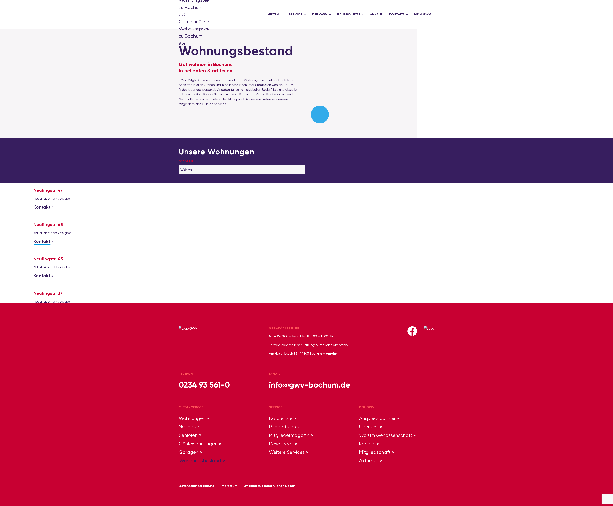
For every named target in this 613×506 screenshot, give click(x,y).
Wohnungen (192, 418)
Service (295, 14)
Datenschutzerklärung (196, 486)
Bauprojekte (348, 14)
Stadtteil (186, 161)
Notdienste (281, 418)
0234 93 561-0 (204, 385)
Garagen (188, 452)
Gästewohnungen (198, 443)
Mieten (273, 14)
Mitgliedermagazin (289, 435)
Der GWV (319, 14)
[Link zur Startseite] (188, 14)
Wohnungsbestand (200, 460)
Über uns (368, 427)
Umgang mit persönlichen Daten (269, 486)
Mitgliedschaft (374, 452)
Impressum (229, 486)
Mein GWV (422, 14)
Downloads (281, 443)
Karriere (367, 443)
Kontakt (396, 14)
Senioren (188, 435)
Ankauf (376, 14)
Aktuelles (368, 460)
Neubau (187, 427)
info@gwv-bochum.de (309, 385)
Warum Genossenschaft (385, 435)
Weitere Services (287, 452)
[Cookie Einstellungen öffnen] (7, 498)
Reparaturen (282, 427)
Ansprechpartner (377, 418)
